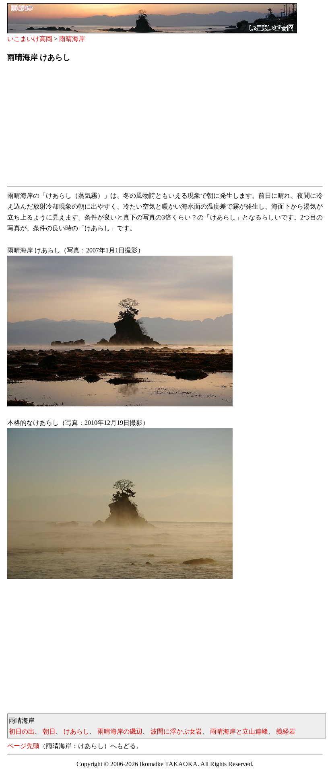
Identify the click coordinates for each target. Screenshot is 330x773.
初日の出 (22, 731)
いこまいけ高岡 (29, 38)
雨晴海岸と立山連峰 (239, 731)
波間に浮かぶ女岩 (176, 731)
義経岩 (285, 731)
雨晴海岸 (72, 38)
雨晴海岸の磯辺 (119, 731)
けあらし (76, 731)
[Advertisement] (165, 126)
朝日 (49, 731)
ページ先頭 (23, 745)
